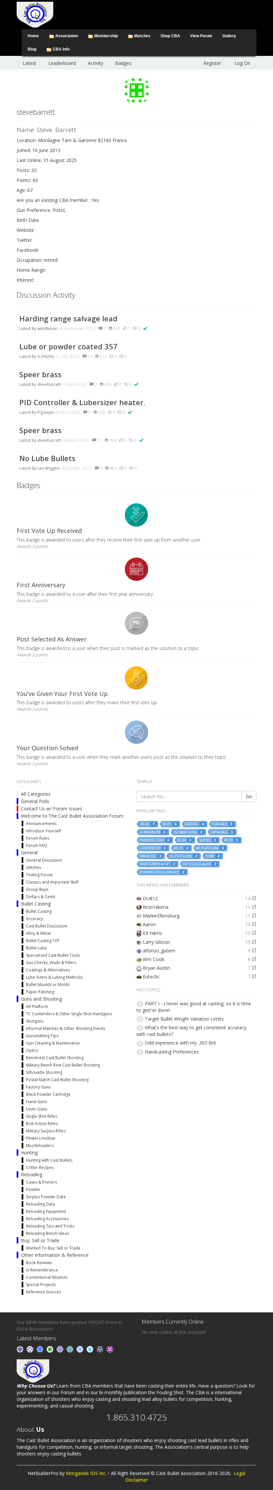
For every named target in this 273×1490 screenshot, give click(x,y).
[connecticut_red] (61, 1349)
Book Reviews (39, 1262)
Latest (29, 63)
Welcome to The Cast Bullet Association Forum (72, 816)
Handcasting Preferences (172, 1052)
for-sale (221, 824)
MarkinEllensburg (161, 915)
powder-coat (154, 840)
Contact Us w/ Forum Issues (51, 808)
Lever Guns (36, 1109)
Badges (123, 63)
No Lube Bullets (47, 458)
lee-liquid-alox (199, 864)
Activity (95, 63)
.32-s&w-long (187, 832)
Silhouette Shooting (44, 1072)
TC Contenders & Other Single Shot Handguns (69, 1014)
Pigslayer (45, 412)
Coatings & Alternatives (48, 970)
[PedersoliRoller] (101, 1349)
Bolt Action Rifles (42, 1123)
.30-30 (146, 824)
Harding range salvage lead (68, 318)
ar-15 (180, 848)
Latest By (27, 328)
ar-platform (210, 848)
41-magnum (152, 832)
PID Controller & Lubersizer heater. (82, 402)
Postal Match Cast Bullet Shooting (57, 1079)
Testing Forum (39, 875)
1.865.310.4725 (136, 1417)
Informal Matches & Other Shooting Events (65, 1028)
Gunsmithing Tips (42, 1036)
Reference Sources (43, 1292)
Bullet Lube (36, 948)
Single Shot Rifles (41, 1116)
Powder (33, 1189)
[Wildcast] (81, 1349)
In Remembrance (42, 1270)
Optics (32, 1050)
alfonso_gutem (159, 950)
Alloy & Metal (38, 933)
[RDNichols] (31, 1349)
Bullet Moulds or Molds (48, 984)
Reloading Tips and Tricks (50, 1226)
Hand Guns (36, 1101)
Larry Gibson (156, 942)
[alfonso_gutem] (21, 1349)
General (29, 852)
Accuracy (34, 918)
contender (152, 848)
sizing (207, 840)
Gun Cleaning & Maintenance (53, 1043)
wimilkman (47, 328)
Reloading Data (40, 1204)
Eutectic (151, 976)
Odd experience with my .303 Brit (180, 1043)
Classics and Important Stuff (52, 882)
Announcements (41, 823)
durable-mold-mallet (161, 872)
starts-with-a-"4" (157, 864)
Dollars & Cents (40, 897)
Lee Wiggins (48, 468)
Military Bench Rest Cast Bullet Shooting (63, 1065)
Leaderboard (62, 63)
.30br (212, 856)
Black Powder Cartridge (48, 1094)
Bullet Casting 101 (43, 940)
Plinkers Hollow (40, 1138)
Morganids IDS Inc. (86, 1473)
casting (194, 824)
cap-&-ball (221, 832)
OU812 (150, 898)
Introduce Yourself (43, 831)
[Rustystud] (110, 1349)
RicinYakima (155, 907)
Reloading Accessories (47, 1219)
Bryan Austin (156, 968)
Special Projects (41, 1284)
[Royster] (41, 1349)
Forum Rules (37, 838)
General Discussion (44, 860)
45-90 (231, 840)
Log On (242, 63)
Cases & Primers (41, 1182)
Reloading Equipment (46, 1211)
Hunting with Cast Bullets (49, 1160)
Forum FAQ (36, 845)
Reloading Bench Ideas (47, 1233)
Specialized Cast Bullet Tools (53, 955)
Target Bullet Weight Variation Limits (184, 1019)
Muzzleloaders (40, 1145)
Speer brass (40, 374)
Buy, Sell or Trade (40, 1240)
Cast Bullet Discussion (46, 926)
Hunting (29, 1152)
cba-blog (150, 856)
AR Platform (37, 1006)
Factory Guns (38, 1087)
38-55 (169, 824)
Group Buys (37, 889)
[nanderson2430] (71, 1349)
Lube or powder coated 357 (68, 346)
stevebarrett (49, 384)
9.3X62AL (46, 356)
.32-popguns (183, 856)
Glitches (33, 867)
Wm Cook (153, 959)
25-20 (184, 840)
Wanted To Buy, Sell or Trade (53, 1248)
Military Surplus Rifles (46, 1131)
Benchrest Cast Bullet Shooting (55, 1058)
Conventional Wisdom (47, 1277)
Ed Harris (152, 933)
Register (212, 63)
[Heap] (51, 1349)
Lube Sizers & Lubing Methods (54, 977)
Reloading (31, 1174)
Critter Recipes (40, 1167)
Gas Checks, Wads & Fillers (51, 962)
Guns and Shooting (41, 999)
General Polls (35, 801)
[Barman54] (91, 1349)
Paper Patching (40, 992)
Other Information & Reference (55, 1255)
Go (249, 796)
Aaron (149, 924)
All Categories (36, 794)
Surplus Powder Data (46, 1197)
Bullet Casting (36, 904)
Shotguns (34, 1021)
